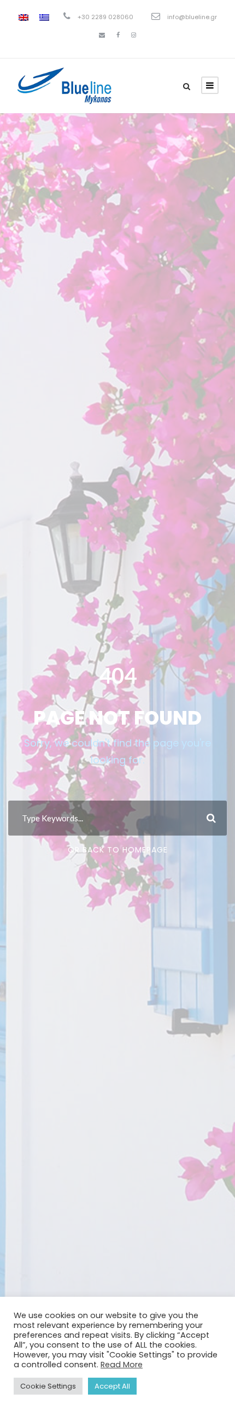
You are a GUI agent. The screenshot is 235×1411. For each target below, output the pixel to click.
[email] (102, 35)
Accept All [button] (112, 1386)
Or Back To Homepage (118, 849)
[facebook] (118, 35)
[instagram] (133, 35)
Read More (122, 1364)
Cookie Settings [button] (48, 1386)
